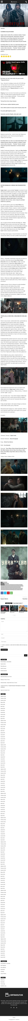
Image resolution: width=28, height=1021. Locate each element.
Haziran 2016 (3, 943)
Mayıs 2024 (3, 750)
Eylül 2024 (3, 742)
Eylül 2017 (3, 912)
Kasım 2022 (3, 787)
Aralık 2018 (3, 882)
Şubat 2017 (3, 926)
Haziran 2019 (3, 870)
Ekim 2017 (3, 910)
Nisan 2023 (3, 777)
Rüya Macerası (21, 612)
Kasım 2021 (3, 811)
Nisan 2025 (3, 728)
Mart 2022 (2, 803)
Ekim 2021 (3, 813)
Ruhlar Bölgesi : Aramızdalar (3, 613)
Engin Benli (9, 587)
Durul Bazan (3, 587)
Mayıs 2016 (3, 945)
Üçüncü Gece (12, 612)
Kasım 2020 (3, 835)
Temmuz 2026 (3, 698)
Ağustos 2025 (3, 720)
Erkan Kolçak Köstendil (16, 587)
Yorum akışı (3, 983)
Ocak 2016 (3, 953)
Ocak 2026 (3, 710)
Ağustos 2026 (3, 696)
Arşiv (2, 690)
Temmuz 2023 (3, 771)
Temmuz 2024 (3, 746)
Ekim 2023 (3, 765)
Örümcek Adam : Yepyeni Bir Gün (7, 682)
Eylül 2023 (3, 767)
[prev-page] (13, 615)
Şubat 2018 (3, 902)
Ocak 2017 (3, 928)
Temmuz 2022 (3, 795)
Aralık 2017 (3, 906)
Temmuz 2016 (3, 941)
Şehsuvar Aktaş (19, 588)
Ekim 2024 (3, 740)
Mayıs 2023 (3, 775)
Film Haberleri (3, 967)
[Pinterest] (8, 593)
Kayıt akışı (2, 981)
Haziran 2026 (3, 700)
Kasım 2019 (3, 860)
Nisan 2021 (3, 825)
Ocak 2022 (3, 807)
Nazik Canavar (3, 668)
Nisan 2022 (3, 801)
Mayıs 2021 (3, 823)
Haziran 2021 (3, 821)
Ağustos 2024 (3, 744)
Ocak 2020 (3, 856)
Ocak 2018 (3, 904)
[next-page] (14, 615)
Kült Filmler (3, 969)
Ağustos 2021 (3, 817)
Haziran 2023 (3, 773)
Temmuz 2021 (3, 819)
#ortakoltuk (19, 584)
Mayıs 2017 (3, 920)
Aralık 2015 (3, 955)
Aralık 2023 (3, 761)
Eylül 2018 (3, 888)
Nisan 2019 (3, 874)
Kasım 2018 (3, 884)
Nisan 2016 (3, 947)
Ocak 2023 (3, 783)
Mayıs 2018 (3, 896)
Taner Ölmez (15, 589)
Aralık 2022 (3, 785)
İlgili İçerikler (8, 603)
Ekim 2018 (3, 886)
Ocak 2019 (3, 880)
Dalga (2, 679)
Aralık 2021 (3, 809)
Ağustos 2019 (3, 866)
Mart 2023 (2, 779)
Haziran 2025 (3, 724)
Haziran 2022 (3, 797)
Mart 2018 (2, 900)
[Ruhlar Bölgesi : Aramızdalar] (5, 608)
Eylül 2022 (3, 791)
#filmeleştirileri (8, 584)
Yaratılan (5, 582)
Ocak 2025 (3, 734)
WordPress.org (3, 985)
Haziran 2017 (3, 918)
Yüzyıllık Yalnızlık (4, 685)
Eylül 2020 (3, 839)
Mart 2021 (2, 827)
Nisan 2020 (3, 850)
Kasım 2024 (3, 738)
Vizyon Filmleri (3, 973)
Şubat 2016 (3, 951)
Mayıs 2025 (3, 726)
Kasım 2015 (3, 957)
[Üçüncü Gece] (14, 608)
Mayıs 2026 (3, 702)
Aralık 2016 (3, 930)
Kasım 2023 (3, 763)
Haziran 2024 (3, 748)
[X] (5, 593)
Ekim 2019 (3, 862)
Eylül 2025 (3, 718)
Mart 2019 (2, 876)
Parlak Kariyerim (4, 670)
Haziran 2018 (3, 894)
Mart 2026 (2, 706)
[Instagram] (14, 1007)
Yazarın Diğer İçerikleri (17, 603)
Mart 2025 (2, 730)
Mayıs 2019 (3, 872)
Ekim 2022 (3, 789)
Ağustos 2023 (3, 769)
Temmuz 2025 (3, 722)
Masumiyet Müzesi (4, 676)
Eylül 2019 (3, 864)
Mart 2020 (2, 852)
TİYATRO (2, 971)
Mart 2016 (2, 949)
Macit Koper (14, 588)
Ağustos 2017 (3, 914)
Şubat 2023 (3, 781)
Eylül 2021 (3, 815)
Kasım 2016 (3, 932)
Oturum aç (2, 979)
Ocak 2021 (3, 831)
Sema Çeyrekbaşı (4, 589)
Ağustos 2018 (3, 890)
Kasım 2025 (3, 714)
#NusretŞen (14, 584)
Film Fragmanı (3, 965)
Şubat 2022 (3, 805)
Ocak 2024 (3, 759)
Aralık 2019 (3, 858)
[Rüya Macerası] (23, 608)
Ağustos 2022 (3, 793)
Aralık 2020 (3, 833)
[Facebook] (2, 593)
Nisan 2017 (3, 922)
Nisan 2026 (3, 704)
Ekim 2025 (3, 716)
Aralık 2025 (3, 712)
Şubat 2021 (3, 829)
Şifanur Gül (10, 589)
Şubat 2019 (3, 878)
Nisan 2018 (3, 898)
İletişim (14, 1017)
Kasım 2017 (3, 908)
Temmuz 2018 (3, 892)
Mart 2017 (2, 924)
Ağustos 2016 (3, 939)
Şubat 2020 (3, 854)
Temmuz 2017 (3, 916)
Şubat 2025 (3, 732)
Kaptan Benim (4, 598)
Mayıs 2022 (3, 799)
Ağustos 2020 (3, 841)
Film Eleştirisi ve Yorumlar (5, 588)
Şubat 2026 (3, 708)
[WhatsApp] (11, 593)
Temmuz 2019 (3, 868)
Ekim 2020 (3, 837)
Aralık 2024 (3, 736)
